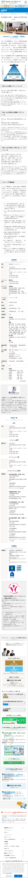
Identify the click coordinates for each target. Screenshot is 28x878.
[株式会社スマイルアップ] (11, 1)
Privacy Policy (9, 873)
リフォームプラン (8, 830)
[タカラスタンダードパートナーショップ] (12, 577)
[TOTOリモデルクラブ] (12, 570)
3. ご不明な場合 (7, 709)
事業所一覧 (6, 848)
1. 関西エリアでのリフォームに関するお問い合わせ (13, 696)
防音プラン (6, 832)
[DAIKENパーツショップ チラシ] (14, 754)
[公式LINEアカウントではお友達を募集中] (14, 723)
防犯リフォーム (7, 837)
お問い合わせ (14, 670)
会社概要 (6, 843)
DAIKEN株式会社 (13, 816)
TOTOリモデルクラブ (14, 557)
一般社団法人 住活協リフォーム (16, 555)
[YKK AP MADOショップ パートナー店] (19, 570)
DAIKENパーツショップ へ (14, 762)
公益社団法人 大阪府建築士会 (16, 550)
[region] (14, 869)
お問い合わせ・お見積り (14, 664)
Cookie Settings (9, 875)
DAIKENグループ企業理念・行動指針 (11, 846)
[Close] (25, 863)
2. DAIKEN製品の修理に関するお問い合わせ (13, 703)
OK (18, 875)
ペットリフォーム (8, 834)
